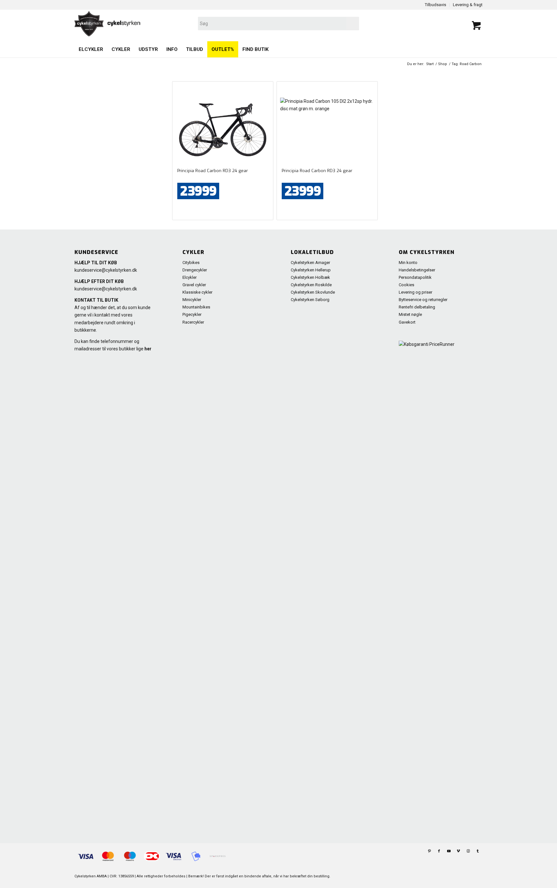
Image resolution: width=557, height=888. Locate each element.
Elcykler (189, 277)
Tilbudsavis (435, 4)
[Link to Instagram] (468, 851)
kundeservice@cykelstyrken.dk (105, 270)
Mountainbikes (196, 307)
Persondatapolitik (415, 277)
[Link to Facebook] (439, 851)
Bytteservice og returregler (423, 299)
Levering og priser (415, 292)
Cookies (406, 284)
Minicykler (191, 299)
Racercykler (193, 322)
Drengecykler (194, 270)
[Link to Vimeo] (458, 851)
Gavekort (407, 322)
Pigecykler (191, 314)
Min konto (408, 262)
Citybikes (191, 262)
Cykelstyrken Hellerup (311, 270)
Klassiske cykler (197, 292)
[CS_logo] (196, 23)
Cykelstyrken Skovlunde (313, 292)
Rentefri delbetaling (417, 307)
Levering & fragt (468, 4)
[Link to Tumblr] (478, 851)
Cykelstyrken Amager (310, 262)
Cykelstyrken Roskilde (311, 284)
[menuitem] (90, 49)
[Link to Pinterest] (429, 851)
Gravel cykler (194, 284)
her (147, 348)
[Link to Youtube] (449, 851)
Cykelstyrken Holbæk (310, 277)
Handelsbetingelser (417, 270)
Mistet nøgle (410, 314)
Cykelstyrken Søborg (310, 299)
